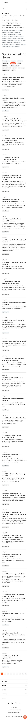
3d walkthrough (5, 70)
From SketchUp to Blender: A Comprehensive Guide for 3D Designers (11, 177)
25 (26, 673)
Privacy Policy (14, 707)
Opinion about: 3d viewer (14, 55)
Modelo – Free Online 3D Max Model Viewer (11, 23)
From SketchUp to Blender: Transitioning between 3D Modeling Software (13, 635)
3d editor (13, 61)
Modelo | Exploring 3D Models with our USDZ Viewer (13, 27)
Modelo (14, 68)
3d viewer (13, 63)
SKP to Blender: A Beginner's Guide (13, 574)
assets (19, 63)
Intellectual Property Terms (14, 712)
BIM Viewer (4, 65)
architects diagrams (14, 65)
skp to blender (5, 89)
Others (13, 70)
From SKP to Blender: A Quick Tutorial (14, 341)
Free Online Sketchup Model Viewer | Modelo (11, 25)
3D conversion (5, 61)
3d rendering (5, 63)
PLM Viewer (21, 68)
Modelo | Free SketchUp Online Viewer (10, 20)
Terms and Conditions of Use (14, 709)
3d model (20, 61)
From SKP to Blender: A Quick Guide (13, 418)
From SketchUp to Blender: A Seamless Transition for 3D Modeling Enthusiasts (14, 514)
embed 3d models (6, 68)
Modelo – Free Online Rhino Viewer (9, 22)
